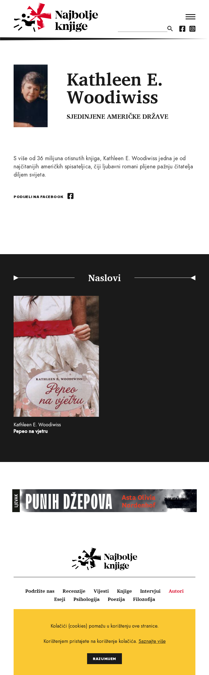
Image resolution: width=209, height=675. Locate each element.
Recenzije (74, 591)
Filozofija (144, 599)
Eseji (59, 599)
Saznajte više (152, 641)
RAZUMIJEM (104, 658)
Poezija (116, 599)
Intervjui (150, 591)
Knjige (124, 591)
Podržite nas (39, 591)
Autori (176, 591)
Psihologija (86, 599)
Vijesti (101, 591)
